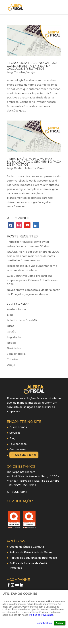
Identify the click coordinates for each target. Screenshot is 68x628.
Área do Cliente (25, 455)
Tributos (19, 72)
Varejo (30, 72)
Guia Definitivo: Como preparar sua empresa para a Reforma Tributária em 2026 (32, 280)
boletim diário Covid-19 (22, 320)
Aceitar (60, 623)
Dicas (10, 326)
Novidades (14, 348)
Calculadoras (17, 449)
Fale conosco (18, 444)
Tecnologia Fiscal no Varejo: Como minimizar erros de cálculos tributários (32, 65)
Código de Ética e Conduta (26, 546)
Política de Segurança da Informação (33, 557)
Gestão (18, 168)
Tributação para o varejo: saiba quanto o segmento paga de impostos (34, 161)
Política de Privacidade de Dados (30, 552)
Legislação (14, 337)
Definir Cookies (44, 623)
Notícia (11, 342)
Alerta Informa (16, 309)
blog (10, 72)
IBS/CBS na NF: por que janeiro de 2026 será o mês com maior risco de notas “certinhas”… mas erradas (33, 256)
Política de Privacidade (41, 615)
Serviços (14, 432)
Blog (12, 438)
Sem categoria (16, 353)
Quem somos (18, 427)
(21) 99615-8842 (17, 492)
